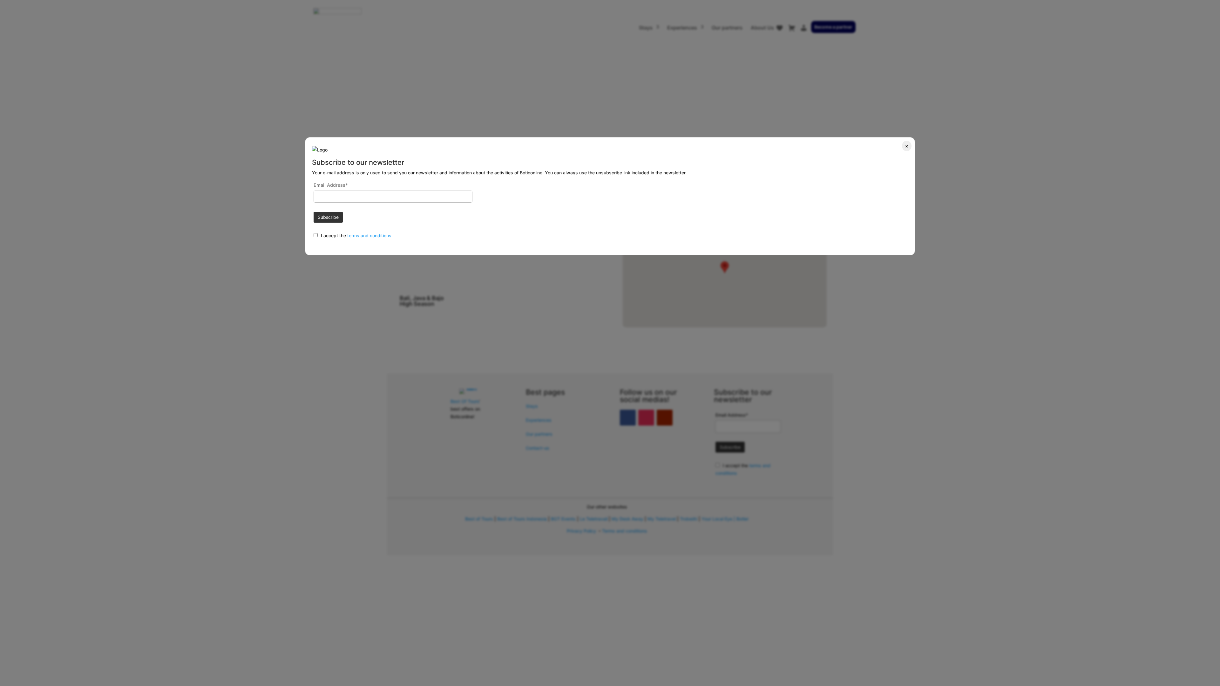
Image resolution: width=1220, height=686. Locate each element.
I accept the (334, 235)
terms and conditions (369, 235)
